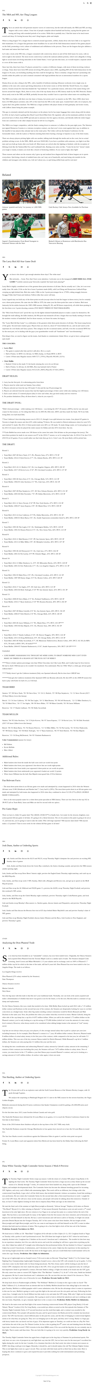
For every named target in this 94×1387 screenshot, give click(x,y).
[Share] (3, 20)
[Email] (22, 20)
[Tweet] (9, 20)
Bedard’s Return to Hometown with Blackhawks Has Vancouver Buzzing (67, 242)
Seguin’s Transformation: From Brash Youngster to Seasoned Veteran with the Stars (20, 242)
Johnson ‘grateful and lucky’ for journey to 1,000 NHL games (22, 208)
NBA (3, 257)
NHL (3, 10)
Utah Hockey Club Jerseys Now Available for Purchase (68, 207)
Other (4, 938)
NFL (3, 1162)
